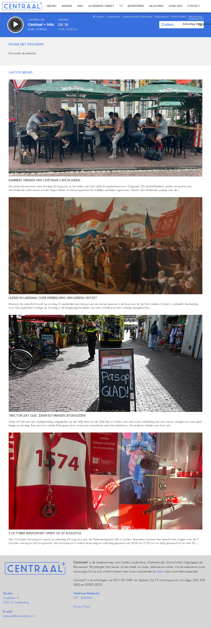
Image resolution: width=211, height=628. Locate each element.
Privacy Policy (81, 606)
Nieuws (52, 6)
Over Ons (175, 6)
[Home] (22, 6)
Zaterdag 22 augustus (197, 24)
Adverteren (136, 6)
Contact (193, 6)
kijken (160, 571)
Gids (80, 6)
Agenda (67, 6)
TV (121, 6)
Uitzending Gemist (101, 6)
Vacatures (156, 6)
